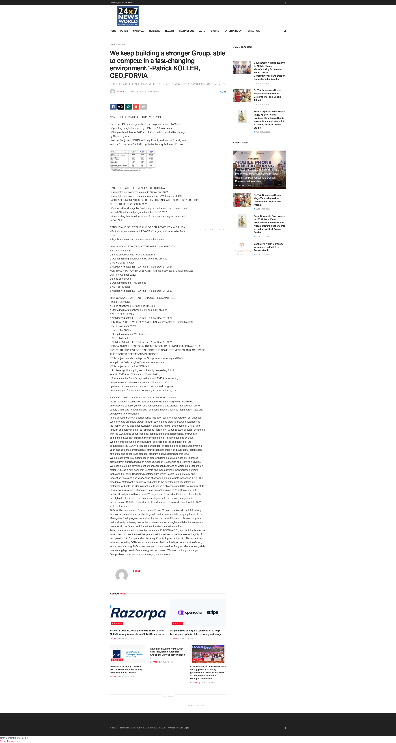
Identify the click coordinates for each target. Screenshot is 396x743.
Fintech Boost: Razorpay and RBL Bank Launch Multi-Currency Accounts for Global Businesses (137, 632)
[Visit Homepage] (128, 16)
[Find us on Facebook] (285, 2)
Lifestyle (254, 30)
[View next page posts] (170, 694)
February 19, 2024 (138, 91)
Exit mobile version (9, 741)
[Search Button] (285, 31)
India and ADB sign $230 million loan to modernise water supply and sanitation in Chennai (126, 669)
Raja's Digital (183, 727)
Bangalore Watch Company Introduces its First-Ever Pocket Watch (268, 247)
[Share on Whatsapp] (128, 107)
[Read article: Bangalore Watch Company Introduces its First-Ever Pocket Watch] (242, 248)
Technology (186, 30)
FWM (121, 91)
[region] (134, 181)
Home (113, 30)
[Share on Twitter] (120, 107)
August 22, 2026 (127, 638)
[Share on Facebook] (113, 107)
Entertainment (233, 30)
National (138, 30)
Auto (202, 30)
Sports (215, 30)
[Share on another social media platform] (143, 107)
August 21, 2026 (187, 638)
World (124, 30)
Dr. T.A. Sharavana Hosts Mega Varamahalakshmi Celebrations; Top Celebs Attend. (267, 95)
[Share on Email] (136, 107)
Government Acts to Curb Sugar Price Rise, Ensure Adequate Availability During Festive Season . (167, 653)
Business (154, 30)
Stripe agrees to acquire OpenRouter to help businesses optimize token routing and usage (196, 632)
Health (169, 30)
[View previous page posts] (165, 694)
